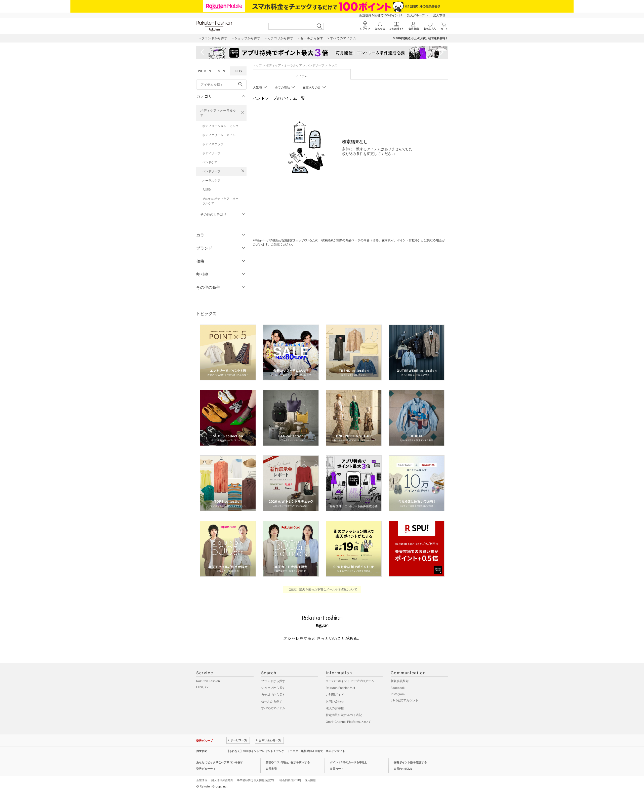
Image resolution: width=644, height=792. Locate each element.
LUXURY (202, 687)
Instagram (398, 694)
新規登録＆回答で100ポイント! (380, 15)
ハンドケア (209, 162)
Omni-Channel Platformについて (348, 722)
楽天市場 (439, 15)
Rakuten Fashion (208, 681)
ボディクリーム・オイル (218, 135)
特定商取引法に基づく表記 (344, 715)
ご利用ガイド (335, 694)
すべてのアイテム (273, 708)
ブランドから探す (273, 681)
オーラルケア (211, 180)
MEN (221, 71)
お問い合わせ (335, 701)
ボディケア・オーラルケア (218, 112)
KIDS (238, 71)
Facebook (398, 688)
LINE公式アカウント (404, 700)
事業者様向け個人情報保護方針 (256, 780)
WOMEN (204, 71)
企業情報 (201, 780)
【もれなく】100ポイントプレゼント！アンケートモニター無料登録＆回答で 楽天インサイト (285, 751)
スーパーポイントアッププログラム (350, 681)
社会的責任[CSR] (290, 780)
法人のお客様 (335, 708)
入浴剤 (206, 189)
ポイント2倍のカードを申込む (349, 762)
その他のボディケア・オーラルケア (220, 201)
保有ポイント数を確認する (410, 762)
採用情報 (310, 780)
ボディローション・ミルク (220, 126)
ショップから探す (273, 688)
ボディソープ (211, 153)
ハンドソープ (211, 171)
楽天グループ (416, 15)
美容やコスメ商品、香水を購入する (288, 762)
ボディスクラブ (212, 144)
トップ (257, 65)
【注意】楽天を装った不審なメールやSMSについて (322, 589)
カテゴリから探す (273, 694)
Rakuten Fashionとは (340, 688)
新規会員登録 (400, 681)
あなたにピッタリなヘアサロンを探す (219, 762)
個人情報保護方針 (222, 780)
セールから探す (271, 701)
